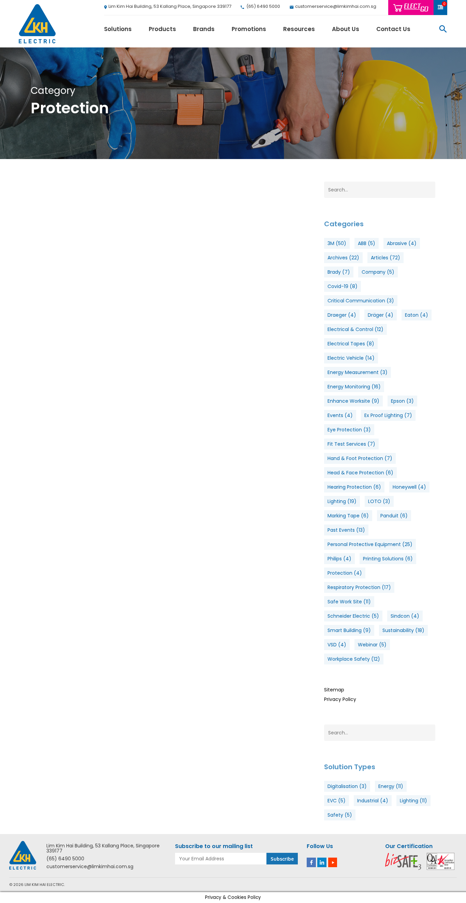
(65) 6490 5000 (65, 858)
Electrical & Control (355, 329)
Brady (338, 272)
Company (378, 272)
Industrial (372, 800)
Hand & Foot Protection (359, 458)
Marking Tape (348, 515)
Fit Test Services (351, 444)
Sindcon (405, 616)
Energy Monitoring (354, 386)
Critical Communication (360, 300)
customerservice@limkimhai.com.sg (89, 866)
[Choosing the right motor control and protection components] (76, 585)
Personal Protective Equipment (369, 544)
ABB (366, 243)
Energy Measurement (357, 372)
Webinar (372, 644)
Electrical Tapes (350, 343)
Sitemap (334, 689)
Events (340, 415)
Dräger (380, 315)
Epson (402, 401)
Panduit (394, 515)
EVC (336, 800)
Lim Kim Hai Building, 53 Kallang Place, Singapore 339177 (103, 848)
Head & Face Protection (360, 472)
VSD (336, 644)
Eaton (416, 315)
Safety (339, 815)
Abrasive (402, 243)
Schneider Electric (353, 616)
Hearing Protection (354, 487)
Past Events (346, 530)
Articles (385, 257)
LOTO (379, 501)
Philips (339, 558)
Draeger (341, 315)
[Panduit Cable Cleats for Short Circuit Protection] (76, 475)
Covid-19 (342, 286)
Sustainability (403, 630)
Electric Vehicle (351, 358)
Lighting (341, 501)
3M (336, 243)
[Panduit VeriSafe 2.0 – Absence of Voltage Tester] (76, 258)
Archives (343, 257)
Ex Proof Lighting (388, 415)
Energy (390, 786)
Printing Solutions (388, 558)
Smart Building (349, 630)
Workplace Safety (353, 659)
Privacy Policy (340, 699)
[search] (443, 28)
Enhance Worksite (353, 401)
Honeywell (409, 487)
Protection (344, 573)
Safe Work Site (349, 601)
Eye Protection (349, 429)
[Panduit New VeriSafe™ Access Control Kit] (76, 367)
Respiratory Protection (359, 587)
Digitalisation (347, 786)
